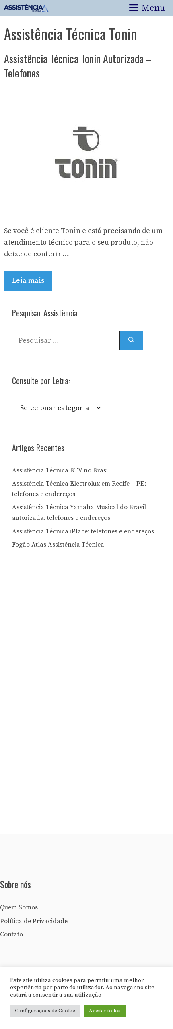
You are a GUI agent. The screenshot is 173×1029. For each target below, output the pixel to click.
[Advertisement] (72, 694)
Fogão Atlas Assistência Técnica (58, 545)
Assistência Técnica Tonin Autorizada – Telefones (78, 66)
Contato (11, 934)
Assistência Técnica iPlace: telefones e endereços (83, 531)
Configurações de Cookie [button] (45, 1010)
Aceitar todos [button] (105, 1010)
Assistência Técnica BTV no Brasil (61, 470)
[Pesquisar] (131, 340)
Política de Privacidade (34, 921)
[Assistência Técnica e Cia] (26, 8)
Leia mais (28, 280)
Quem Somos (19, 907)
